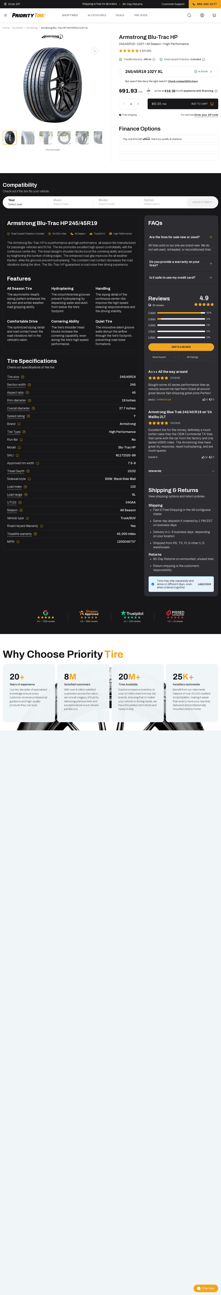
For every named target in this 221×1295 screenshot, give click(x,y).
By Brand (18, 28)
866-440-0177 (207, 4)
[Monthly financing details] (216, 91)
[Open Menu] (5, 15)
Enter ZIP (14, 4)
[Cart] (214, 15)
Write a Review (181, 347)
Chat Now (208, 1288)
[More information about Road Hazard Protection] (203, 59)
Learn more (204, 584)
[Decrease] (124, 104)
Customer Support (173, 4)
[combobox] (25, 204)
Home (6, 28)
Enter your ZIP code (206, 115)
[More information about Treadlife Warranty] (153, 59)
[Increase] (138, 104)
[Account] (202, 15)
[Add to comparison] (94, 51)
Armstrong (31, 28)
